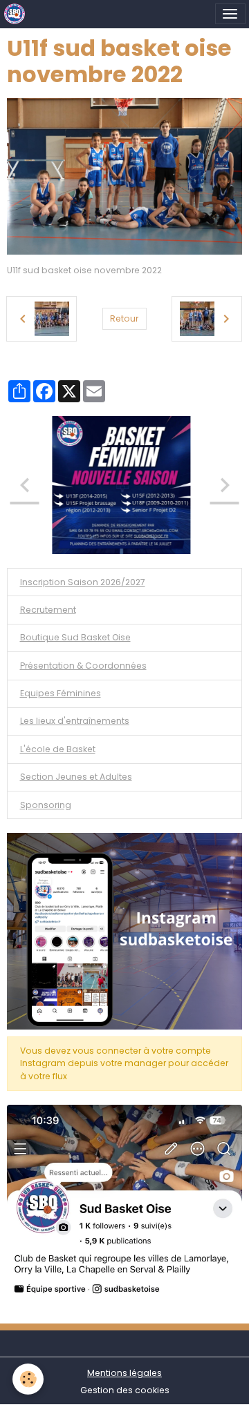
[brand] (16, 13)
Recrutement (48, 610)
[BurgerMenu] (230, 13)
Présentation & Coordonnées (83, 665)
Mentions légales (124, 1373)
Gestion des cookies (124, 1390)
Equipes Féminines (60, 693)
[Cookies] (28, 1379)
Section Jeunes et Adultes (76, 777)
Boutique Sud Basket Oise (75, 637)
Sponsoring (45, 805)
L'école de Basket (57, 749)
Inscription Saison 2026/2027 (82, 582)
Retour (124, 318)
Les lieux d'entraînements (74, 721)
